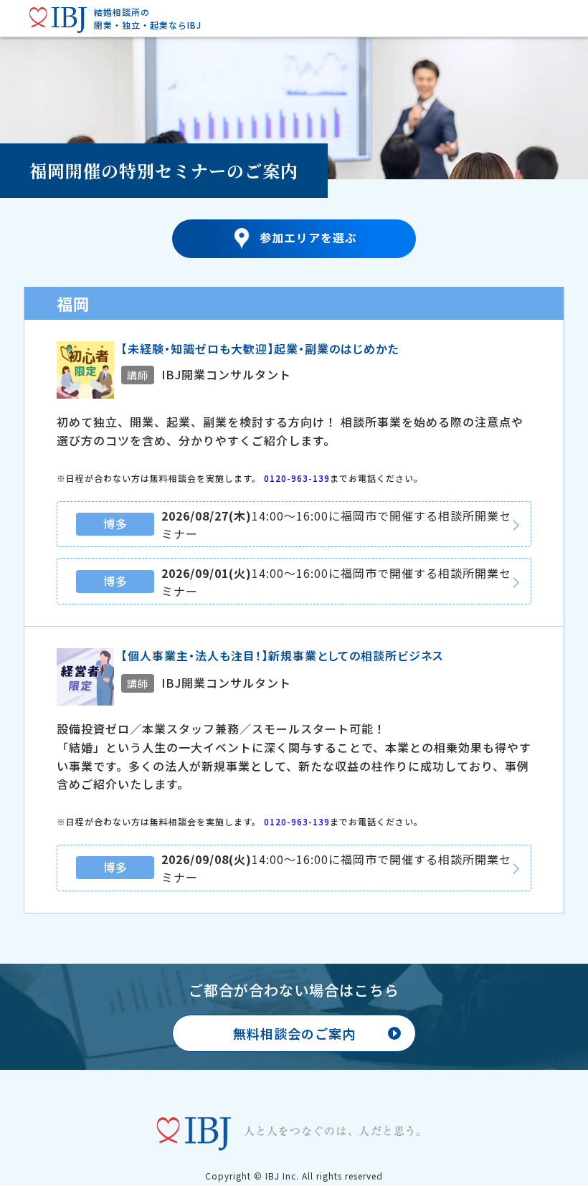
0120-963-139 (297, 478)
